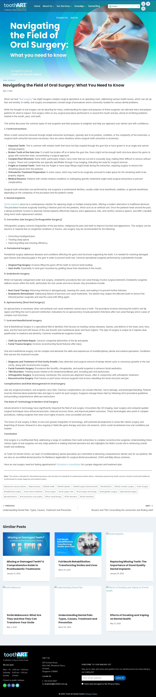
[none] (124, 6)
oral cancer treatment (33, 492)
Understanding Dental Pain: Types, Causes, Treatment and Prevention (37, 508)
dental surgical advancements (85, 486)
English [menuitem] (114, 6)
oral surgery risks (66, 492)
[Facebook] (148, 4)
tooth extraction (87, 497)
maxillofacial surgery (12, 492)
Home (37, 6)
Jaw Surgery (142, 486)
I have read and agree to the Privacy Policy (102, 684)
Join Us (74, 18)
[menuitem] (124, 6)
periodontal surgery (128, 492)
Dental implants (11, 204)
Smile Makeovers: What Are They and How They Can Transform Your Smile (24, 618)
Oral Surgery (9, 80)
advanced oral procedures (15, 486)
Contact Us (62, 18)
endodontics (106, 486)
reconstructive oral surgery (31, 497)
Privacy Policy (91, 694)
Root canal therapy (53, 497)
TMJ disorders (71, 497)
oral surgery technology (87, 492)
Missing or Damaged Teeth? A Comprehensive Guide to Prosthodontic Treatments (25, 565)
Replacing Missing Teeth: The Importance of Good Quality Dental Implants (128, 565)
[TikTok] (17, 685)
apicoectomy (34, 486)
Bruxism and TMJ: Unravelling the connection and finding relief (122, 508)
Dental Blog (94, 6)
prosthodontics (10, 497)
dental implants (64, 486)
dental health (48, 486)
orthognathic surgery (108, 492)
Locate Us (46, 676)
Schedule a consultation (69, 464)
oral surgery (25, 99)
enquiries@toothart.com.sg (55, 684)
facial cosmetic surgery (124, 486)
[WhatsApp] (143, 4)
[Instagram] (143, 8)
